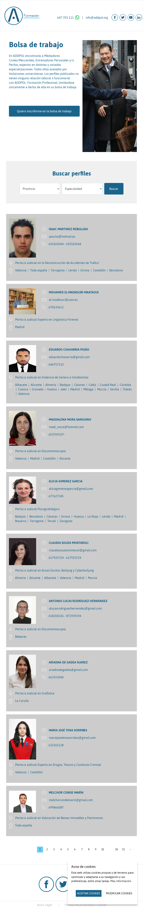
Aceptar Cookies (88, 893)
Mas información (120, 881)
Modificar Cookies (119, 893)
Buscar (113, 188)
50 (116, 849)
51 (123, 849)
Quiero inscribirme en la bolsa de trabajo (44, 111)
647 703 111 (65, 17)
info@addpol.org (97, 17)
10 (102, 849)
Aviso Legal (44, 904)
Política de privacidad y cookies (85, 904)
